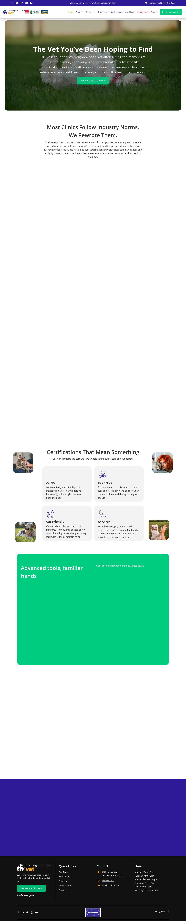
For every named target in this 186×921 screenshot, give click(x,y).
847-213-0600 (108, 880)
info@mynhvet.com (111, 885)
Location (151, 3)
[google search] (31, 3)
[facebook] (12, 3)
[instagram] (26, 3)
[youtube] (17, 3)
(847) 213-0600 (168, 3)
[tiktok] (21, 3)
